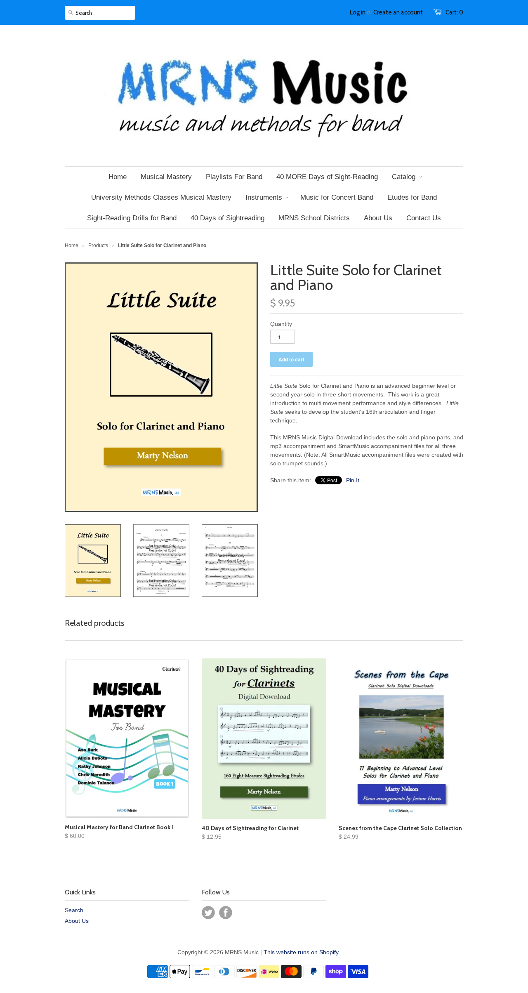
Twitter (208, 912)
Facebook (225, 912)
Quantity (281, 324)
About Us (77, 921)
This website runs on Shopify (301, 952)
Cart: (454, 12)
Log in (357, 12)
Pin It (352, 480)
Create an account (398, 12)
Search (74, 910)
